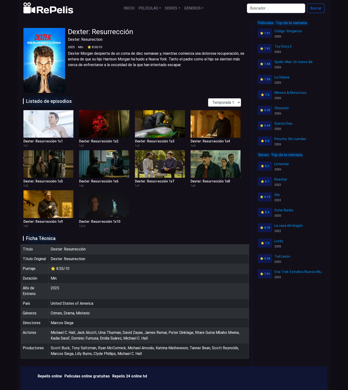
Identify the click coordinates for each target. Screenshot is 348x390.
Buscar (315, 8)
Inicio (129, 8)
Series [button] (171, 8)
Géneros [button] (192, 8)
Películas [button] (148, 8)
